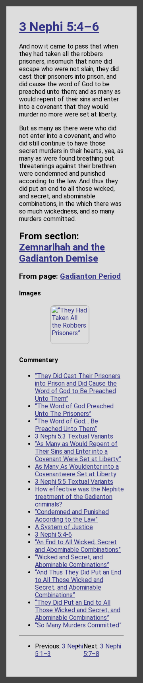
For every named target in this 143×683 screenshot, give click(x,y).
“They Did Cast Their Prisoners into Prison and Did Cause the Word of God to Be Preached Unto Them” (77, 387)
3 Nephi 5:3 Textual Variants (74, 436)
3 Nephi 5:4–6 (59, 26)
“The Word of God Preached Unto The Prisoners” (74, 409)
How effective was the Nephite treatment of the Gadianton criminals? (79, 496)
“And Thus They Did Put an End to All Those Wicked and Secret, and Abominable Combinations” (78, 584)
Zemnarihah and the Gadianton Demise (62, 253)
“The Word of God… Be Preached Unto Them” (66, 425)
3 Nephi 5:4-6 (53, 534)
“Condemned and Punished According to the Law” (72, 515)
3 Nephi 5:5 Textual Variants (74, 481)
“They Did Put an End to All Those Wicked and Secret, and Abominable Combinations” (77, 610)
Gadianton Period (90, 276)
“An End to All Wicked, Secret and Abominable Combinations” (78, 545)
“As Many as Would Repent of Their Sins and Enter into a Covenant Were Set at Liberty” (78, 451)
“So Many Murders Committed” (78, 625)
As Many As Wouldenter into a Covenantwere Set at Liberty (77, 470)
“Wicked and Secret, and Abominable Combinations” (72, 561)
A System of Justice (64, 527)
